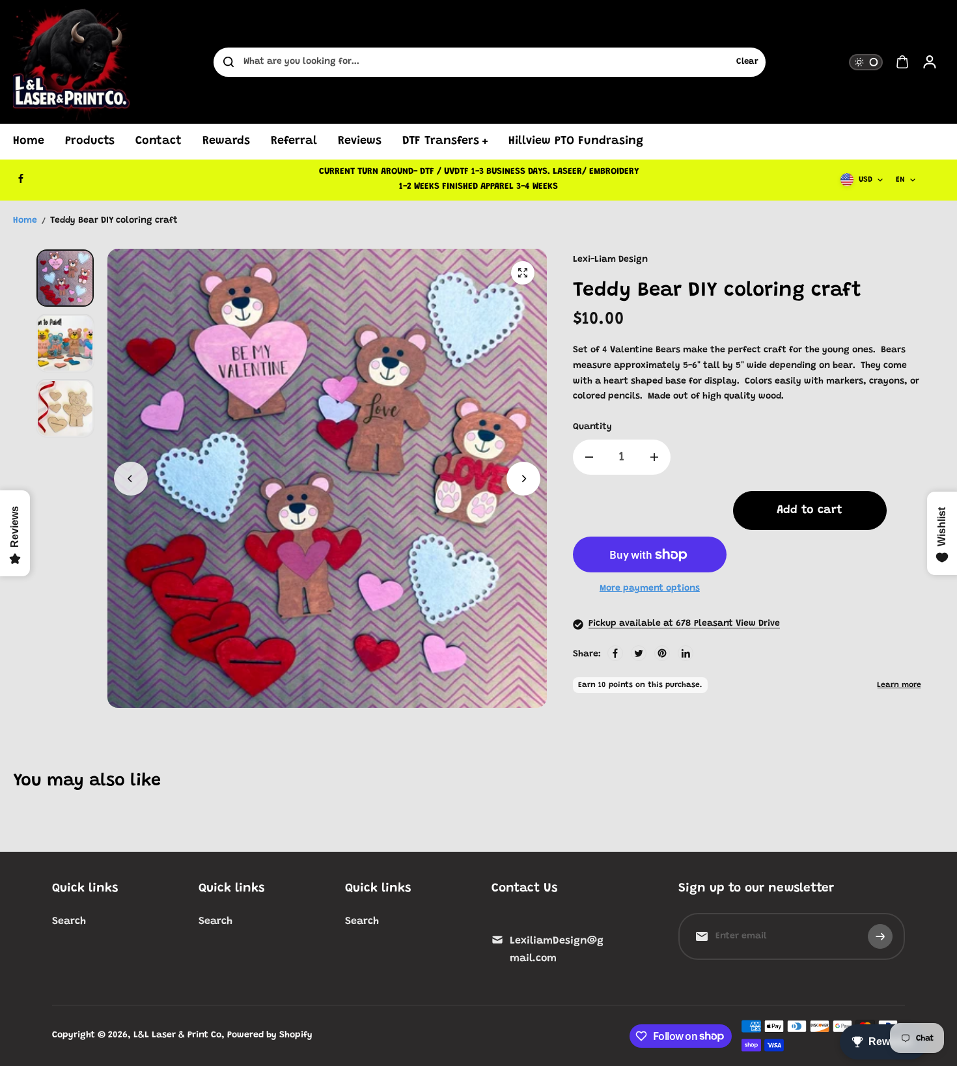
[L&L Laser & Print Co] (71, 62)
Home (28, 141)
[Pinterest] (662, 653)
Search (69, 921)
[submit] (880, 936)
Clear (747, 61)
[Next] (523, 479)
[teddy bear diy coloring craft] (522, 273)
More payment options (650, 588)
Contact (158, 141)
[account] (929, 62)
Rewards (226, 141)
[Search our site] (228, 62)
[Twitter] (638, 653)
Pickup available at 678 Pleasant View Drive (684, 623)
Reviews (359, 141)
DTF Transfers (440, 141)
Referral (294, 141)
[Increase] (654, 457)
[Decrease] (589, 457)
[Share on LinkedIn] (685, 653)
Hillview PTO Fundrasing (575, 141)
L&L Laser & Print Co (177, 1035)
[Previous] (131, 479)
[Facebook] (21, 178)
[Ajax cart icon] (902, 62)
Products (90, 141)
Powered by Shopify (269, 1035)
